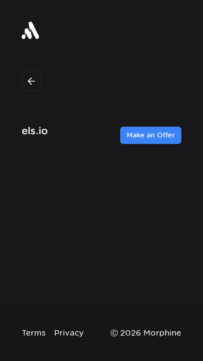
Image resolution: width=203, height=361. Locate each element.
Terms (33, 332)
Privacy (69, 332)
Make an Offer (151, 135)
